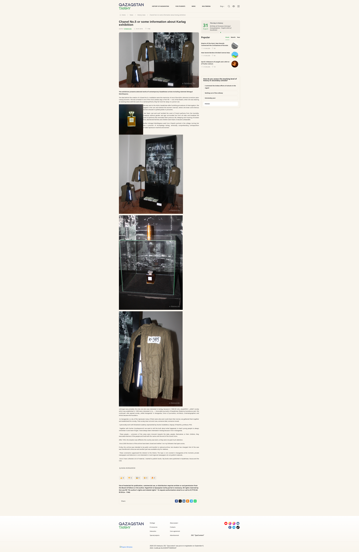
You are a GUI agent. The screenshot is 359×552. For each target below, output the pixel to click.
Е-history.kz (128, 29)
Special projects (154, 535)
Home (124, 15)
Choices (207, 104)
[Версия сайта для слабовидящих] (233, 6)
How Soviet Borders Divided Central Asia (215, 53)
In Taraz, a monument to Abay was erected (223, 28)
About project (174, 523)
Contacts (172, 527)
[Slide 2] (220, 32)
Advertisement (174, 535)
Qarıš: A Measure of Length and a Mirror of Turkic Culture (215, 63)
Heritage (152, 523)
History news (141, 15)
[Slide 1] (219, 32)
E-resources (153, 527)
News (193, 6)
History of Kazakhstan (160, 6)
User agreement (175, 531)
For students (180, 6)
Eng (221, 6)
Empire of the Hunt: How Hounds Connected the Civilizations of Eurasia (214, 44)
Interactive (153, 531)
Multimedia (206, 6)
